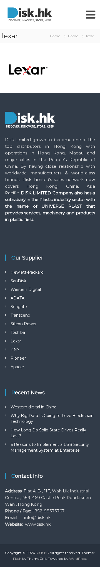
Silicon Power (24, 323)
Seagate (19, 306)
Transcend (20, 315)
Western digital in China (33, 407)
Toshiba (18, 332)
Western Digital (26, 289)
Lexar (16, 341)
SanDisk (18, 280)
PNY (15, 349)
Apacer (17, 366)
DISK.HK (42, 553)
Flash (17, 558)
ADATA (17, 298)
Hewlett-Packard (27, 272)
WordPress (78, 558)
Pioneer (18, 358)
